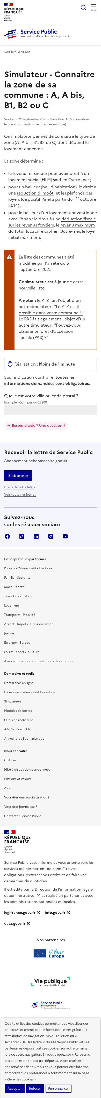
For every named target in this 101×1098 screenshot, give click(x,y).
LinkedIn (36, 536)
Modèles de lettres (18, 710)
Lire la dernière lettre (19, 487)
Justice (9, 633)
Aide (7, 788)
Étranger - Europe (17, 642)
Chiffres (10, 760)
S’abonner (18, 475)
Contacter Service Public (22, 816)
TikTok (22, 536)
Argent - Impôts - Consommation (28, 624)
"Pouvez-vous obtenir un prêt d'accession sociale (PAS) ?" (50, 331)
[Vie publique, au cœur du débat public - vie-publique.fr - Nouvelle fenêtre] (50, 982)
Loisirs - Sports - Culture (21, 652)
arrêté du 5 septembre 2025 (44, 266)
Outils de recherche (18, 720)
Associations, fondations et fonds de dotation (38, 661)
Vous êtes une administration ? (26, 797)
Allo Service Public (18, 729)
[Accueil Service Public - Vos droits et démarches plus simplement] (38, 39)
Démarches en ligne (18, 683)
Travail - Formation (18, 596)
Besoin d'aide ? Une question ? (38, 425)
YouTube (65, 536)
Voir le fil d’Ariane (17, 52)
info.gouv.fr (55, 912)
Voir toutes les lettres (20, 494)
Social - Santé (14, 587)
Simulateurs (12, 701)
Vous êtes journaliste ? (20, 806)
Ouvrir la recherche (83, 7)
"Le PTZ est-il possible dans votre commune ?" (51, 309)
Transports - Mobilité (19, 614)
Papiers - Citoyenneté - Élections (28, 568)
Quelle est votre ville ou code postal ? (41, 399)
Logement (11, 605)
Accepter (15, 1088)
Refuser (35, 1088)
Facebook (7, 536)
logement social (23, 179)
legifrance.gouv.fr (19, 912)
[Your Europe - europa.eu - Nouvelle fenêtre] (50, 953)
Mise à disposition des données (27, 769)
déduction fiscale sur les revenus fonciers (52, 222)
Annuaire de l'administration (25, 738)
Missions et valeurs (17, 779)
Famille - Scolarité (17, 577)
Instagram (51, 536)
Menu (93, 10)
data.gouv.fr (15, 923)
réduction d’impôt (35, 193)
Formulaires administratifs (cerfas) (29, 692)
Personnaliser (58, 1088)
